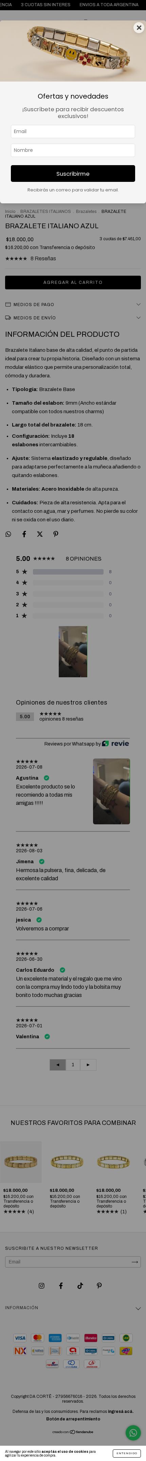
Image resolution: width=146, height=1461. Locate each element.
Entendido (126, 1453)
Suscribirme (73, 174)
